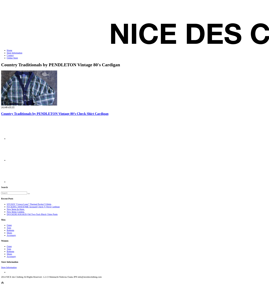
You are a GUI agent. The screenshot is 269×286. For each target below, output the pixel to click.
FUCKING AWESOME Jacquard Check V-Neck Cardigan (33, 207)
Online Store (12, 58)
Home (9, 50)
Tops (9, 228)
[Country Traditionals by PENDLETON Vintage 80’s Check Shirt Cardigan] (29, 105)
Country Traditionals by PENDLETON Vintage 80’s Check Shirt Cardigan (54, 113)
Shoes (9, 233)
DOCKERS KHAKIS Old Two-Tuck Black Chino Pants (32, 214)
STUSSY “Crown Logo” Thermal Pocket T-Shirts (29, 204)
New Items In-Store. (16, 209)
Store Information (14, 53)
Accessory (11, 235)
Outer (9, 225)
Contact (10, 55)
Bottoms (10, 230)
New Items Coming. (16, 212)
